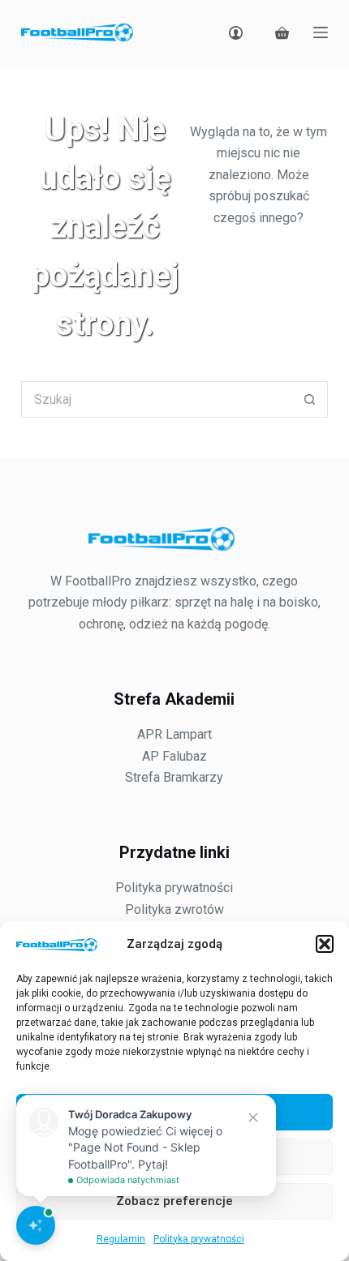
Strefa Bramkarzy (174, 777)
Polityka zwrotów (174, 909)
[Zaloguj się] (236, 33)
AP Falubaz (174, 756)
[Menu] (320, 32)
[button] (325, 944)
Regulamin (121, 1239)
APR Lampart (174, 734)
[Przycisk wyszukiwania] (309, 399)
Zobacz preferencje (174, 1201)
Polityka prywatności (198, 1239)
